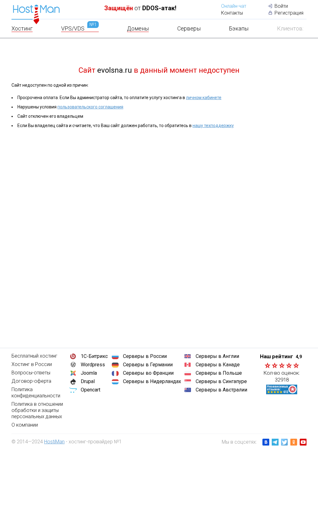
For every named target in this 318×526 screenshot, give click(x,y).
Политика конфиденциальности (35, 392)
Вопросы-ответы (30, 373)
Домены (138, 28)
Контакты (232, 13)
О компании (24, 425)
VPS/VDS (79, 28)
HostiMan (54, 442)
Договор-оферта (31, 381)
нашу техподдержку (213, 125)
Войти (281, 6)
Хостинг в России (31, 364)
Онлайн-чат (233, 6)
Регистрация (289, 13)
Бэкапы (238, 28)
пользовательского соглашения (90, 106)
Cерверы (189, 28)
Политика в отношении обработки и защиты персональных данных (37, 410)
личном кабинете (203, 97)
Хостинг (22, 28)
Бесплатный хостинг (34, 356)
